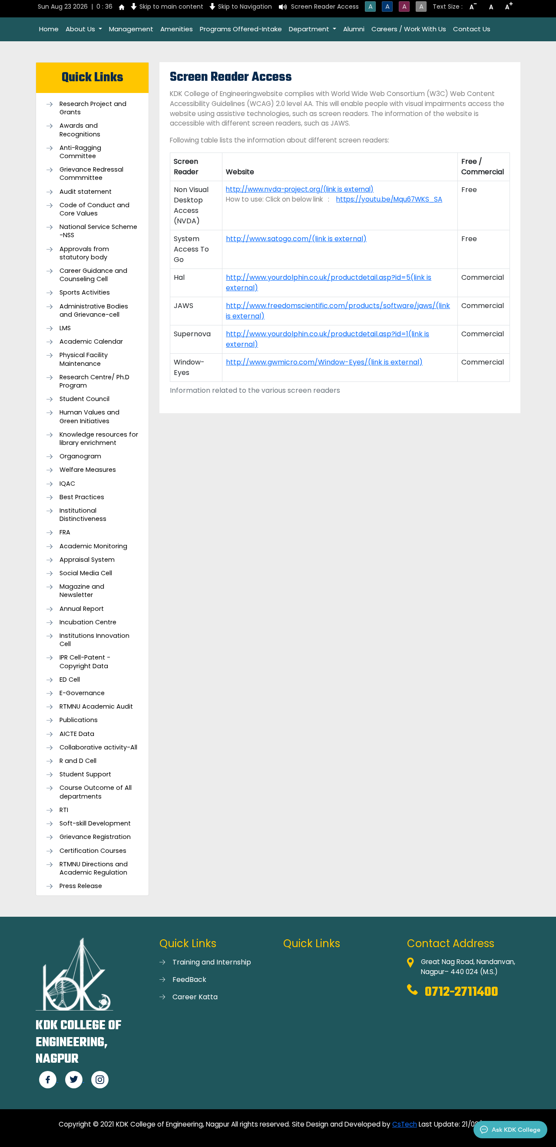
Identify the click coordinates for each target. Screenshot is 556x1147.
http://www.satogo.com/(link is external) (296, 239)
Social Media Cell (86, 573)
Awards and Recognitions (80, 130)
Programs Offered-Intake (241, 28)
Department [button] (310, 28)
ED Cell (70, 680)
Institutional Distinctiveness (83, 515)
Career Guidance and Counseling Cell (93, 275)
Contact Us (471, 28)
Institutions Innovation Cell (94, 640)
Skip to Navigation (245, 6)
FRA (65, 532)
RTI (64, 810)
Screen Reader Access (325, 6)
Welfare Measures (88, 470)
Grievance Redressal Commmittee (91, 174)
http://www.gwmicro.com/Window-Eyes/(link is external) (324, 362)
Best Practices (82, 497)
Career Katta (195, 997)
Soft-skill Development (95, 823)
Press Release (81, 886)
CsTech (404, 1124)
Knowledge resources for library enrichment (99, 439)
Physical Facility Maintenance (84, 359)
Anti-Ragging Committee (80, 152)
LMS (65, 328)
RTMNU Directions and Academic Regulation (94, 868)
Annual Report (82, 609)
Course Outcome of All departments (96, 792)
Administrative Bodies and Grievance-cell (94, 310)
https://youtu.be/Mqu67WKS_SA (389, 199)
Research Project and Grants (93, 108)
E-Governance (82, 693)
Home (49, 28)
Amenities (176, 28)
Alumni (353, 28)
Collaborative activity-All (98, 747)
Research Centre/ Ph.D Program (94, 381)
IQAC (67, 484)
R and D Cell (78, 761)
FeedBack (189, 980)
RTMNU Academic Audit (96, 707)
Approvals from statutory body (84, 253)
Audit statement (86, 192)
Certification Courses (93, 851)
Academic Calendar (91, 342)
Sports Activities (85, 292)
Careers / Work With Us (408, 28)
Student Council (84, 399)
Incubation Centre (88, 622)
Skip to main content (171, 6)
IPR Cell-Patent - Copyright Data (85, 661)
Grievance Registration (95, 837)
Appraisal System (87, 560)
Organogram (80, 456)
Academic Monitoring (93, 546)
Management (131, 28)
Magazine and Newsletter (82, 591)
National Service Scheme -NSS (98, 231)
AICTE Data (77, 734)
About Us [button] (81, 28)
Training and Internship (211, 962)
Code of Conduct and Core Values (94, 209)
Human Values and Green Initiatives (89, 416)
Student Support (85, 774)
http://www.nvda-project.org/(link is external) (300, 189)
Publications (79, 720)
